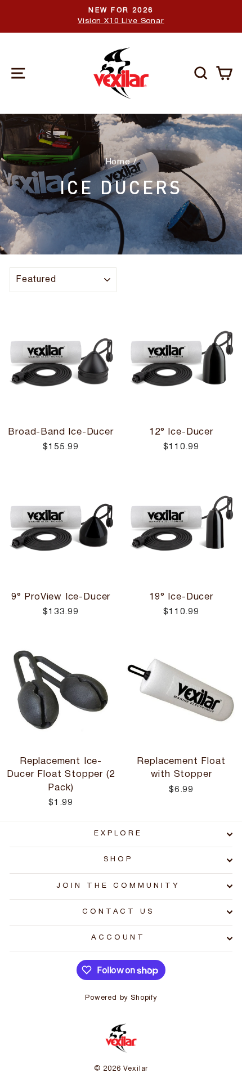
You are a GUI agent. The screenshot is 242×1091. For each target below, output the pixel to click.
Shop (118, 859)
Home (118, 162)
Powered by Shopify (121, 998)
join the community (118, 886)
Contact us (118, 912)
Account (118, 937)
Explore (118, 833)
